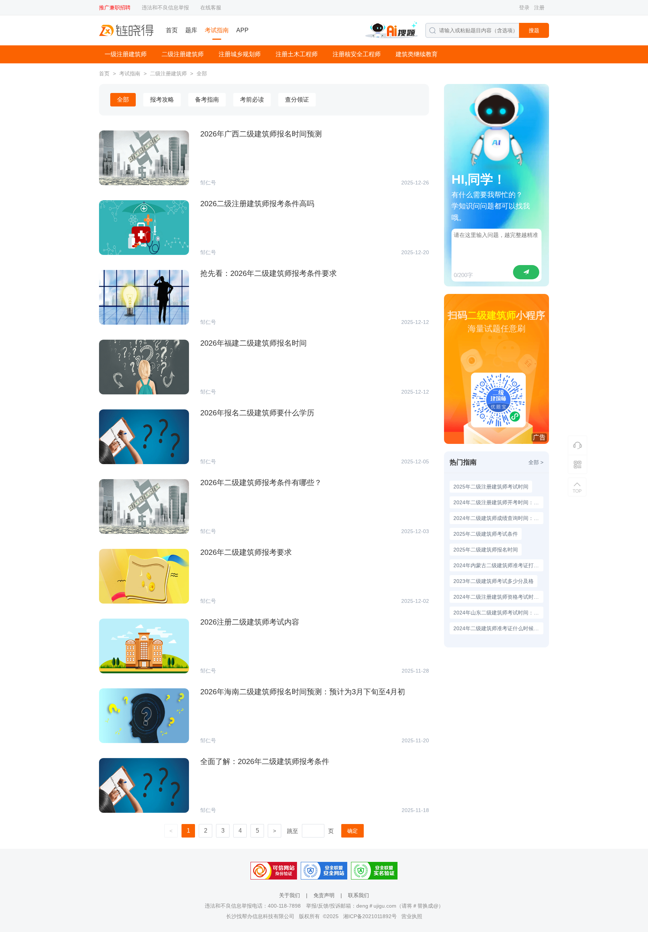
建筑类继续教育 (417, 54)
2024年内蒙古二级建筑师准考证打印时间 (498, 565)
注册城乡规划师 (240, 54)
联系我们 (358, 895)
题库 (191, 30)
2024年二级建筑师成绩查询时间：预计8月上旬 (498, 518)
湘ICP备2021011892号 (370, 916)
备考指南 (207, 99)
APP (242, 30)
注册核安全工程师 (357, 54)
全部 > (535, 462)
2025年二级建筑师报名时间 (485, 550)
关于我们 (289, 895)
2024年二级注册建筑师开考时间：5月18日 (498, 502)
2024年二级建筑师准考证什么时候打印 (498, 628)
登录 (524, 7)
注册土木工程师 (297, 54)
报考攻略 (162, 99)
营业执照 (411, 916)
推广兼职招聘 (114, 7)
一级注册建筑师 (126, 54)
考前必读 (252, 99)
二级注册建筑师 (183, 54)
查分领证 (297, 99)
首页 (172, 30)
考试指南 (217, 30)
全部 (201, 73)
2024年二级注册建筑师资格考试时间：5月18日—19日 (498, 597)
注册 (539, 7)
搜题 (534, 30)
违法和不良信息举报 (165, 7)
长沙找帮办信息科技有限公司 (260, 916)
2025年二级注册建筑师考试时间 (490, 487)
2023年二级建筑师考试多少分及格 (493, 581)
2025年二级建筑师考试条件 (485, 534)
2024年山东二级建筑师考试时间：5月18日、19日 (498, 613)
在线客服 (210, 7)
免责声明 (324, 895)
